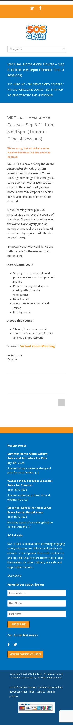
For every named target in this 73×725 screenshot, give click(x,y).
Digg (48, 379)
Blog (31, 691)
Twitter (25, 379)
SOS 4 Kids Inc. (16, 84)
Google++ (17, 387)
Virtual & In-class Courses (23, 687)
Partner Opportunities (51, 687)
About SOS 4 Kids (18, 691)
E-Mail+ (25, 387)
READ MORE (14, 576)
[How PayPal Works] (36, 712)
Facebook (17, 379)
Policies (13, 696)
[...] (37, 472)
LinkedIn (33, 379)
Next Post (61, 402)
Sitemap (51, 691)
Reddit (40, 379)
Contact (40, 691)
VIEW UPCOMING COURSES (25, 654)
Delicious (56, 379)
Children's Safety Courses (45, 84)
